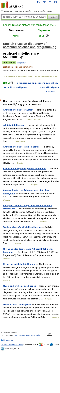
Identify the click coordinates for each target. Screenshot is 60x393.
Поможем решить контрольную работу (37, 83)
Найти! (53, 17)
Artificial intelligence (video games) (21, 147)
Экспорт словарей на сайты (12, 344)
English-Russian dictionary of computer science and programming (30, 25)
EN (38, 2)
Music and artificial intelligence (19, 286)
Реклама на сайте (33, 335)
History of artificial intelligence (19, 264)
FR (55, 2)
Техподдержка (19, 335)
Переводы (44, 30)
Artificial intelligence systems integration (24, 168)
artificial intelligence (17, 87)
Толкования (16, 30)
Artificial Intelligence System (18, 110)
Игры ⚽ (44, 35)
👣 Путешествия (7, 340)
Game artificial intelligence (17, 304)
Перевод (21, 62)
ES (50, 2)
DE (44, 2)
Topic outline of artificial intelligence (22, 227)
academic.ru (12, 5)
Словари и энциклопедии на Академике (26, 11)
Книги (16, 35)
